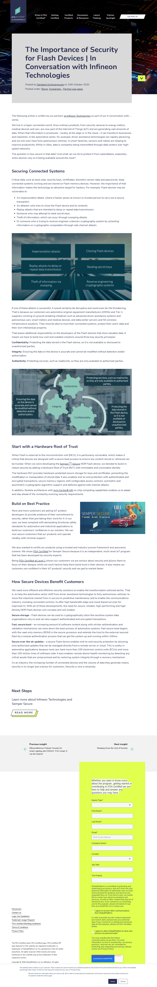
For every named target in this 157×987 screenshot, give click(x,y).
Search (132, 16)
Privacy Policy (18, 931)
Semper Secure (70, 463)
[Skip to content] (141, 78)
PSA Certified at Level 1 (32, 560)
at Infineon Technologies (77, 116)
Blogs (44, 89)
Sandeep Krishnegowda (50, 84)
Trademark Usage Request (23, 920)
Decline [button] (123, 981)
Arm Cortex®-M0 (63, 490)
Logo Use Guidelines (21, 916)
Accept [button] (112, 981)
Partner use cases (73, 89)
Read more (24, 712)
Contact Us (16, 912)
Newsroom (16, 909)
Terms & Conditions (20, 927)
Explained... (55, 89)
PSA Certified (40, 551)
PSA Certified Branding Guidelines (26, 923)
